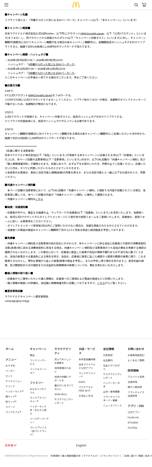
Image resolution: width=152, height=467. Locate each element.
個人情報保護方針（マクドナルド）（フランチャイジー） (92, 455)
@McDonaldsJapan (92, 33)
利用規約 (55, 455)
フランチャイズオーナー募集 (111, 398)
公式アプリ (134, 412)
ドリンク (10, 386)
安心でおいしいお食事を (62, 360)
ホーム (10, 349)
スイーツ (10, 406)
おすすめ (10, 365)
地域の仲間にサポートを (62, 378)
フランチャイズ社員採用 (136, 393)
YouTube (132, 427)
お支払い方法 (86, 395)
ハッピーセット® (14, 391)
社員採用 (132, 381)
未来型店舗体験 (87, 359)
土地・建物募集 (111, 391)
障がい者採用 (135, 387)
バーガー (10, 370)
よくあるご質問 (136, 360)
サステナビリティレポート (63, 400)
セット (9, 375)
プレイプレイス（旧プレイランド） (38, 431)
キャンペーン (38, 349)
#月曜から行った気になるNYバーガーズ (51, 64)
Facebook (133, 417)
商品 (32, 355)
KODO (82, 381)
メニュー (11, 359)
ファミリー (37, 383)
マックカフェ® (13, 412)
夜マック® (11, 401)
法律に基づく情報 (133, 455)
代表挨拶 (108, 355)
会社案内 (108, 360)
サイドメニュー (14, 381)
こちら (39, 199)
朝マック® (11, 396)
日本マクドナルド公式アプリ (87, 366)
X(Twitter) (133, 422)
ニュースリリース (112, 405)
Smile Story (60, 394)
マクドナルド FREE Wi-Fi (86, 388)
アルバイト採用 (136, 376)
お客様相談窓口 (136, 355)
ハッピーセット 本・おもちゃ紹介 (38, 410)
